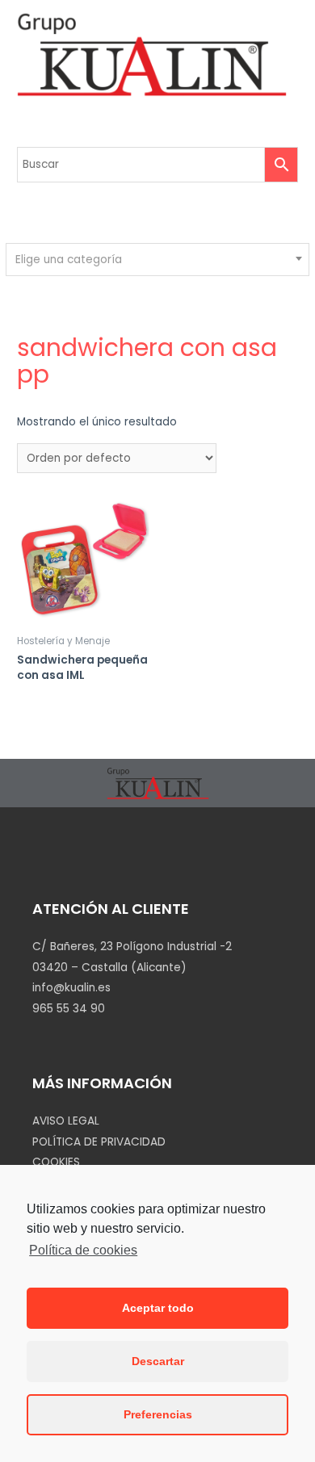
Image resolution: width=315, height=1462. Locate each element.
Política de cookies (83, 1250)
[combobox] (157, 259)
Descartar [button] (158, 1361)
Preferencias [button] (158, 1414)
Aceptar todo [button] (158, 1307)
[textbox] (157, 260)
